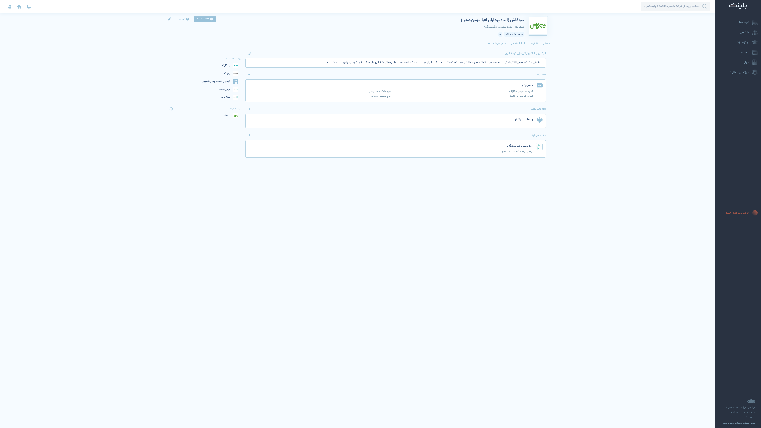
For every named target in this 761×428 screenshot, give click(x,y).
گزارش (182, 19)
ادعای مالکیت (203, 19)
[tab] (546, 43)
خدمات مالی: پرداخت (514, 34)
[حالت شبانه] (28, 6)
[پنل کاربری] (9, 6)
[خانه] (19, 6)
